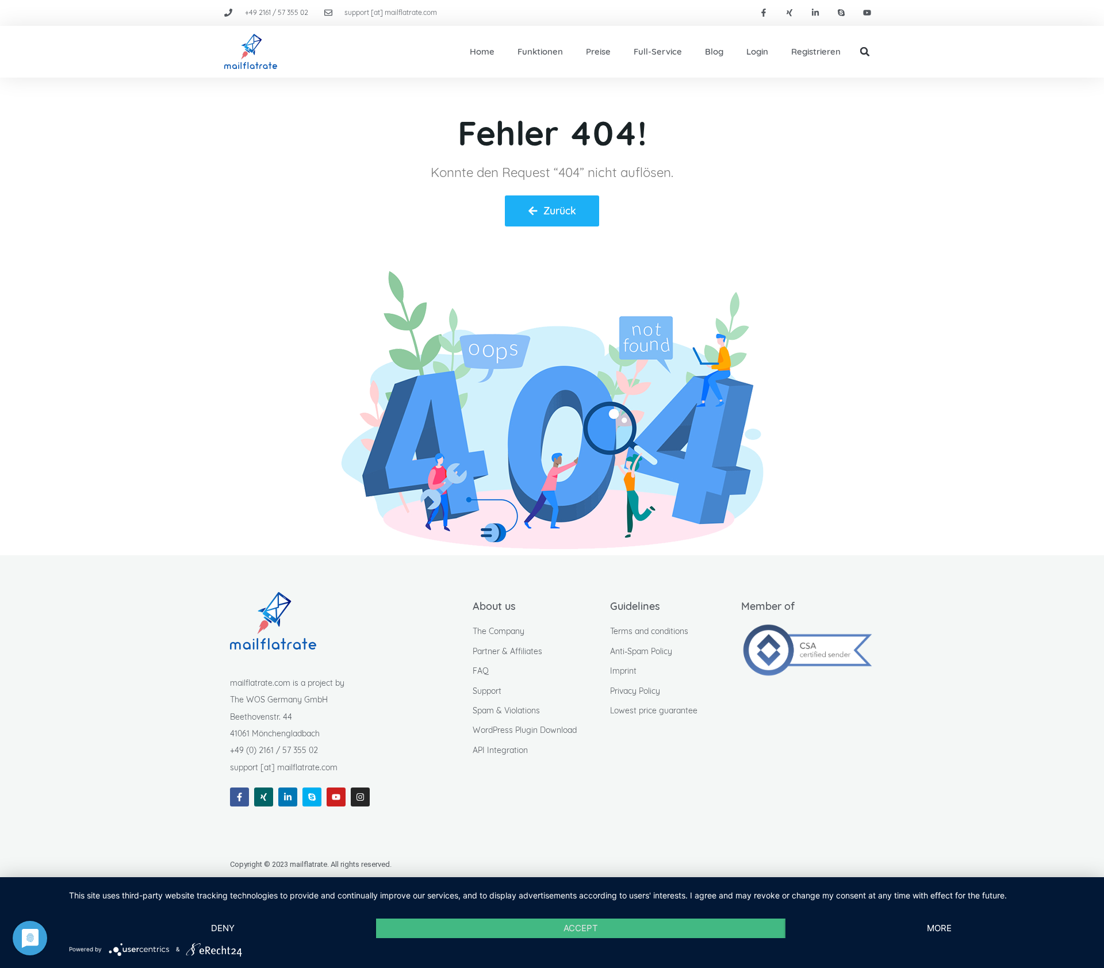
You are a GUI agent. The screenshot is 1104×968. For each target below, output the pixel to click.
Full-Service (658, 51)
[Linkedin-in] (816, 13)
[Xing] (790, 13)
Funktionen (540, 51)
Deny (223, 928)
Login (757, 51)
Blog (714, 51)
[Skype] (841, 13)
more (939, 928)
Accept (581, 928)
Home (482, 51)
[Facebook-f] (764, 13)
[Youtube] (867, 13)
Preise (598, 51)
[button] (864, 51)
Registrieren (816, 51)
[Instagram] (360, 797)
